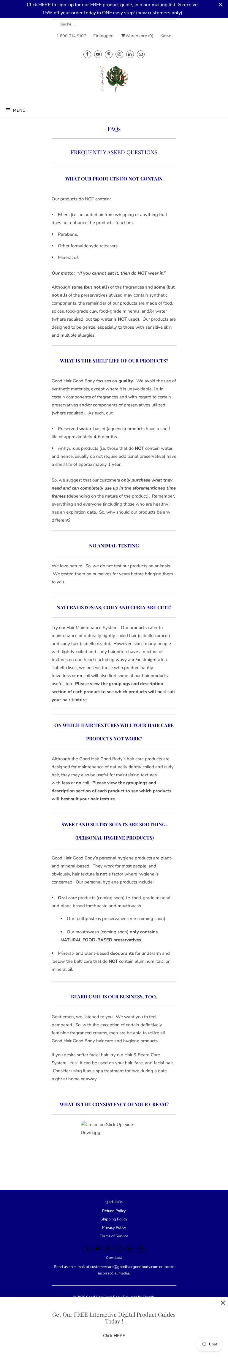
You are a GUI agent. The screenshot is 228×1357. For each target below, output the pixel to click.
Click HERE (114, 1336)
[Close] (223, 1303)
